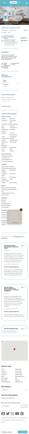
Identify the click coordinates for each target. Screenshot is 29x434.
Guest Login (4, 380)
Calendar (22, 432)
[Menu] (27, 3)
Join (24, 406)
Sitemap (17, 380)
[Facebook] (3, 413)
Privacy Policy (18, 372)
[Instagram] (13, 413)
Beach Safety (4, 378)
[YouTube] (17, 413)
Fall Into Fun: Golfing (9, 40)
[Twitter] (8, 413)
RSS (16, 378)
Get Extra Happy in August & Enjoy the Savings (9, 37)
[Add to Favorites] (26, 30)
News (2, 376)
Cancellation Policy (19, 376)
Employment (18, 369)
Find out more (15, 222)
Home (2, 369)
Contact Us (4, 372)
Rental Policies (18, 374)
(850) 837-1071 (19, 381)
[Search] (26, 390)
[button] (2, 83)
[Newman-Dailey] (8, 3)
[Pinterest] (22, 413)
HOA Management (6, 381)
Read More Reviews (9, 331)
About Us (3, 371)
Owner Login (18, 371)
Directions (3, 374)
